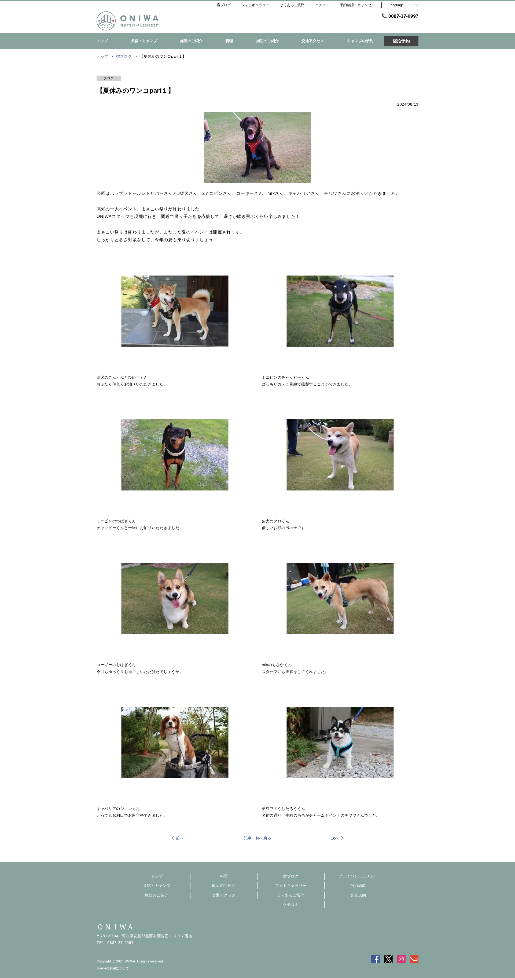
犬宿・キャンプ (157, 885)
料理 (224, 876)
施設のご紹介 (156, 895)
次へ (335, 838)
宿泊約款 (358, 885)
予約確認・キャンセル (357, 5)
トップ (157, 876)
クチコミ (291, 904)
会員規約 (358, 895)
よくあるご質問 (291, 895)
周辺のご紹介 (224, 885)
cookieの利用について (113, 968)
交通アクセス (224, 895)
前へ (180, 838)
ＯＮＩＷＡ (115, 927)
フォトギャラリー (291, 885)
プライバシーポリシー (358, 876)
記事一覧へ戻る (257, 838)
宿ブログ (291, 876)
